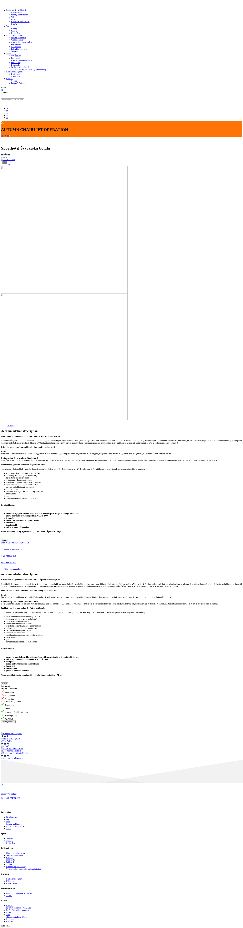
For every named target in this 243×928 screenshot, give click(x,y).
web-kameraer (17, 12)
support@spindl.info (9, 794)
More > (4, 540)
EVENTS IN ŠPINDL (20, 22)
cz (7, 108)
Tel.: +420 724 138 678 (10, 798)
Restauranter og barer (14, 72)
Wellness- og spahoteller (15, 867)
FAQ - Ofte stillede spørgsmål (18, 910)
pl (7, 115)
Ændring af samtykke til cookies (19, 893)
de (7, 113)
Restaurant (15, 74)
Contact (14, 81)
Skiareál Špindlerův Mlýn (16, 917)
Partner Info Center (18, 83)
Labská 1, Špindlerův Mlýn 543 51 (15, 543)
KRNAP (9, 921)
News (8, 828)
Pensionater (15, 63)
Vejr (12, 17)
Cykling (9, 841)
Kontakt (9, 78)
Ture (8, 26)
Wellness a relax (17, 40)
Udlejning (10, 881)
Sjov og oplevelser (18, 37)
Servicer (14, 51)
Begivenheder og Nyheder (16, 10)
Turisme (9, 838)
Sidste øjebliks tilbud (14, 855)
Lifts (13, 19)
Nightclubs (15, 76)
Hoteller (9, 857)
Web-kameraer (12, 817)
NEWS (14, 24)
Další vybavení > (8, 722)
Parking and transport (19, 15)
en (7, 111)
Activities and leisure (14, 35)
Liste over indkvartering (15, 853)
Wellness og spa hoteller (20, 67)
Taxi (8, 915)
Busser (9, 912)
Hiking (14, 28)
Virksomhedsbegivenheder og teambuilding (28, 69)
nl (7, 117)
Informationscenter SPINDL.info (19, 908)
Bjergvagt (10, 919)
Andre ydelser (11, 883)
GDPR (9, 896)
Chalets (9, 864)
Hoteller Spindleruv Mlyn (21, 60)
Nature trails (16, 47)
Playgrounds (16, 44)
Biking (14, 31)
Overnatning (11, 53)
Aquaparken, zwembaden (21, 42)
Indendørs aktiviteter (19, 49)
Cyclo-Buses (16, 33)
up (2, 785)
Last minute (16, 58)
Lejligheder (15, 65)
